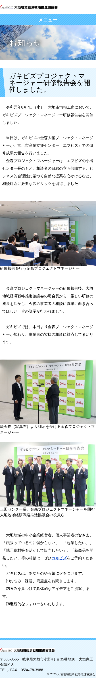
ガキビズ (59, 558)
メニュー (48, 19)
